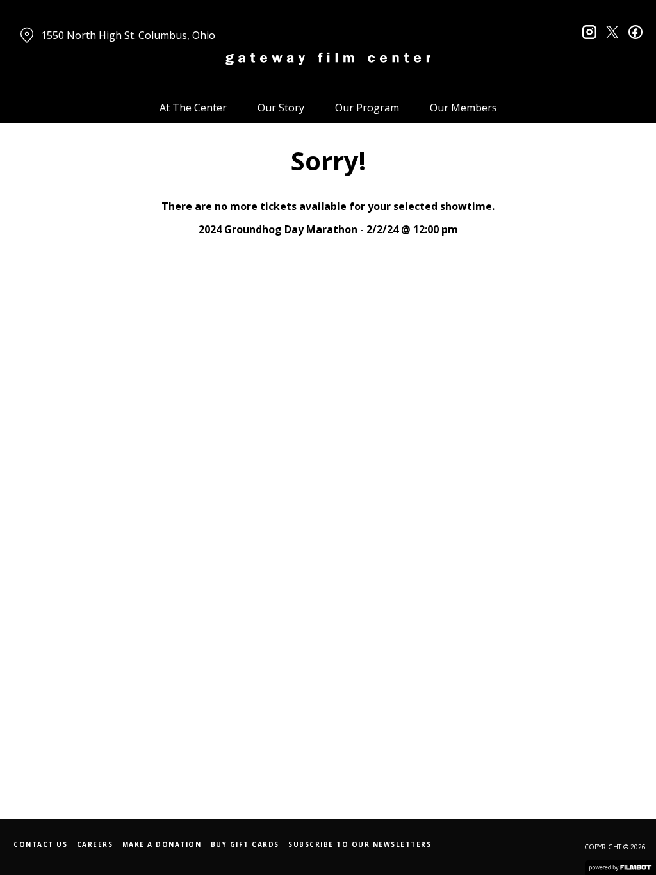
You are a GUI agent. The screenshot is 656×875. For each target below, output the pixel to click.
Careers (95, 844)
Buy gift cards (245, 844)
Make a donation (162, 844)
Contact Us (40, 844)
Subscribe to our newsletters (359, 844)
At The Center (193, 108)
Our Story (281, 108)
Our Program (367, 108)
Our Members (463, 108)
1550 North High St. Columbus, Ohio (128, 35)
